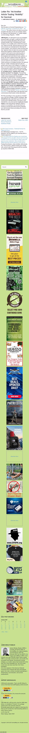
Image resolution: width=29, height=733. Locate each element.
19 (20, 626)
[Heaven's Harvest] (14, 354)
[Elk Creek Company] (14, 303)
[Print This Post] (14, 20)
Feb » (6, 631)
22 (5, 627)
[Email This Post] (15, 20)
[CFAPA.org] (14, 536)
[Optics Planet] (14, 570)
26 (20, 627)
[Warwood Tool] (14, 604)
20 (24, 626)
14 (1, 626)
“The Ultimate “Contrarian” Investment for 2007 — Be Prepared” (13, 29)
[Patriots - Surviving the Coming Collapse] (14, 412)
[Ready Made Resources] (14, 278)
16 (9, 626)
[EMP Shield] (14, 506)
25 (17, 627)
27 (24, 627)
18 (17, 626)
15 (5, 626)
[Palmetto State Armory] (14, 383)
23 (9, 627)
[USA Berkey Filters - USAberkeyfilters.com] (14, 472)
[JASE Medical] (14, 587)
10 (13, 624)
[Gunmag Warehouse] (14, 221)
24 (13, 627)
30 (9, 628)
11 (16, 624)
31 (13, 628)
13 (24, 624)
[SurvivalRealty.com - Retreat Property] (14, 183)
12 (20, 624)
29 (5, 628)
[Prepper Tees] (14, 553)
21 (1, 627)
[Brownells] (14, 250)
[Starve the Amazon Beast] (14, 489)
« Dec (2, 631)
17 (13, 626)
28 (1, 628)
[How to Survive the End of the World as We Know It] (14, 328)
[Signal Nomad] (14, 438)
